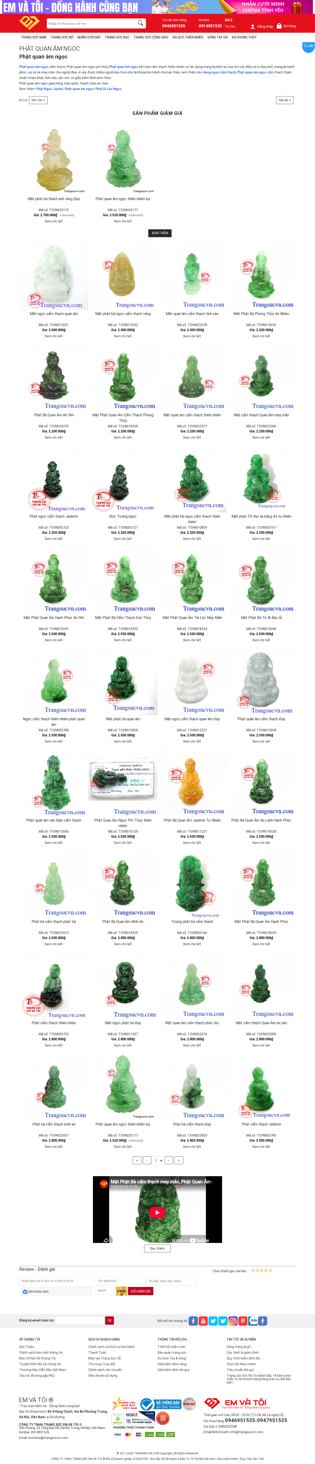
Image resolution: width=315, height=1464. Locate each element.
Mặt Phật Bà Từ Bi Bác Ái (261, 617)
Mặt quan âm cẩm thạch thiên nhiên (192, 415)
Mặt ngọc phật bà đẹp (123, 1023)
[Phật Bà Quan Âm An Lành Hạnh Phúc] (261, 782)
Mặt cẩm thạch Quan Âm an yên (261, 1023)
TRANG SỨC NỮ (62, 37)
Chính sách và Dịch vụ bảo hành (111, 1347)
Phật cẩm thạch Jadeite (261, 1124)
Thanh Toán (97, 1352)
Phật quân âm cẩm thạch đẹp (261, 719)
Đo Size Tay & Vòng (172, 1358)
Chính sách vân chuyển (105, 1370)
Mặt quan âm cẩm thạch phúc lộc (192, 1023)
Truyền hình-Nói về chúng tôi (40, 1364)
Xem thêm (160, 233)
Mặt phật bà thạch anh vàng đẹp (54, 199)
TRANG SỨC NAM (33, 37)
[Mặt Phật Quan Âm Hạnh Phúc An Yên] (53, 579)
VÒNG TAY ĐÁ (217, 37)
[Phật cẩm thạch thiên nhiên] (53, 984)
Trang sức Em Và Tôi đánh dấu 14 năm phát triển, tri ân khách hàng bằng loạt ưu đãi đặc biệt (259, 1379)
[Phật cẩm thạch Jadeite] (261, 1085)
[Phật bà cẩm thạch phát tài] (53, 883)
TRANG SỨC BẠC (117, 37)
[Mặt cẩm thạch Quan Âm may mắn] (261, 376)
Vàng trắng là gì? (239, 1347)
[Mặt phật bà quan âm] (123, 680)
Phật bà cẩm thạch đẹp (192, 1124)
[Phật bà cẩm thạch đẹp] (192, 1085)
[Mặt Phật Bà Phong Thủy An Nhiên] (261, 275)
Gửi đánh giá (141, 1291)
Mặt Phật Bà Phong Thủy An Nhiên (261, 314)
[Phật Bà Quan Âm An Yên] (53, 376)
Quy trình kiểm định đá (243, 1358)
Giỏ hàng (287, 26)
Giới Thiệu (26, 1347)
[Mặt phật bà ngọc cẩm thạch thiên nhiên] (192, 478)
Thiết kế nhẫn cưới (171, 1347)
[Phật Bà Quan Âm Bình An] (123, 883)
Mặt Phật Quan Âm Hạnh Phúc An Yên (54, 617)
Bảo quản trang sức (172, 1352)
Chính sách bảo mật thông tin (41, 1352)
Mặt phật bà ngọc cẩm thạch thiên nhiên (192, 519)
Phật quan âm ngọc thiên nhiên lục (123, 199)
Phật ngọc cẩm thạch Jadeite (54, 516)
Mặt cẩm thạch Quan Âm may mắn (261, 415)
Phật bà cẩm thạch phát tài (54, 921)
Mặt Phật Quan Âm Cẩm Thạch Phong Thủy (123, 418)
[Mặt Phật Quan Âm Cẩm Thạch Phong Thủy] (123, 376)
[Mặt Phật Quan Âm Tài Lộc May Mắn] (192, 579)
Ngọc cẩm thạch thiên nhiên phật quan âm (54, 722)
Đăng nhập (265, 26)
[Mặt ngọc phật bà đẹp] (123, 984)
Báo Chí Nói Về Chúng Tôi (37, 1358)
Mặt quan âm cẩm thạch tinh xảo (192, 314)
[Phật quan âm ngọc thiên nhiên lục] (123, 127)
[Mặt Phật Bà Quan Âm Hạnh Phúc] (261, 883)
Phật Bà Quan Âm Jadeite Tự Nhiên (192, 820)
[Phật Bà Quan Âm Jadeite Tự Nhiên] (192, 782)
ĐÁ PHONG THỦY (244, 37)
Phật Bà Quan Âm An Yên (54, 415)
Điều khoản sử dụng (102, 1375)
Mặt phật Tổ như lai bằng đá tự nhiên (261, 516)
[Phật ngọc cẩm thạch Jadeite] (53, 478)
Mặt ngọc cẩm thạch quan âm (54, 314)
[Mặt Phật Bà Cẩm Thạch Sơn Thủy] (123, 579)
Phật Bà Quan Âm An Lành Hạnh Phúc (261, 820)
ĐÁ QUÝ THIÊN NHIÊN (187, 37)
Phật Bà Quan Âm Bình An (122, 921)
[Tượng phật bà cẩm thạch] (192, 883)
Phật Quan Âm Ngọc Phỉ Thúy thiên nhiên (123, 823)
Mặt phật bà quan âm (123, 719)
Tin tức (230, 26)
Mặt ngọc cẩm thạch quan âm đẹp (192, 719)
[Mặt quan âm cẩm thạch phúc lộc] (192, 984)
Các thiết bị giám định (243, 1352)
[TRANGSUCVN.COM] (29, 28)
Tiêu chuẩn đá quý (240, 1370)
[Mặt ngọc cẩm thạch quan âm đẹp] (192, 680)
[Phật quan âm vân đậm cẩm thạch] (53, 782)
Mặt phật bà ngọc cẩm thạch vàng (123, 314)
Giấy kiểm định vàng (172, 1364)
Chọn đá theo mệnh (241, 1364)
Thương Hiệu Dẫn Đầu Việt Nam (42, 1370)
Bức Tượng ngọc (123, 516)
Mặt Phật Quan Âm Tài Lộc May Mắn (192, 617)
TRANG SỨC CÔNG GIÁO (151, 37)
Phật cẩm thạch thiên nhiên (54, 1023)
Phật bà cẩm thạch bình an (53, 1124)
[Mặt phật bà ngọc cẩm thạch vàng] (123, 275)
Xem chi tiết (54, 221)
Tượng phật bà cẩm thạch (192, 921)
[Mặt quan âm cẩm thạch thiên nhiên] (192, 376)
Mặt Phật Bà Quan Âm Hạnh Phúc (261, 921)
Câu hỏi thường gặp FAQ (36, 1375)
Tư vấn (308, 46)
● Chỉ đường (56, 1417)
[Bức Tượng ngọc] (123, 478)
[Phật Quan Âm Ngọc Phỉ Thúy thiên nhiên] (123, 782)
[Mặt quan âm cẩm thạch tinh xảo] (192, 275)
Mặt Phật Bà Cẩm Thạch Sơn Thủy (123, 617)
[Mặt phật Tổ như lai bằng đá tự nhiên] (261, 478)
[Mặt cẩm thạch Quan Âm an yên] (261, 984)
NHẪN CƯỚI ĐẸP (89, 37)
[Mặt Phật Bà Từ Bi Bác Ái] (261, 579)
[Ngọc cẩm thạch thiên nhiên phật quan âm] (53, 680)
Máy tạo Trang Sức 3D (104, 1358)
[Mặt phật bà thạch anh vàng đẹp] (53, 127)
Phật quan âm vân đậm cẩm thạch (53, 820)
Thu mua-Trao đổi (101, 1364)
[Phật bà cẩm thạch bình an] (53, 1085)
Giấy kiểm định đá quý (173, 1370)
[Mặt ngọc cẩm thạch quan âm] (53, 275)
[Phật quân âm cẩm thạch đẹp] (261, 680)
